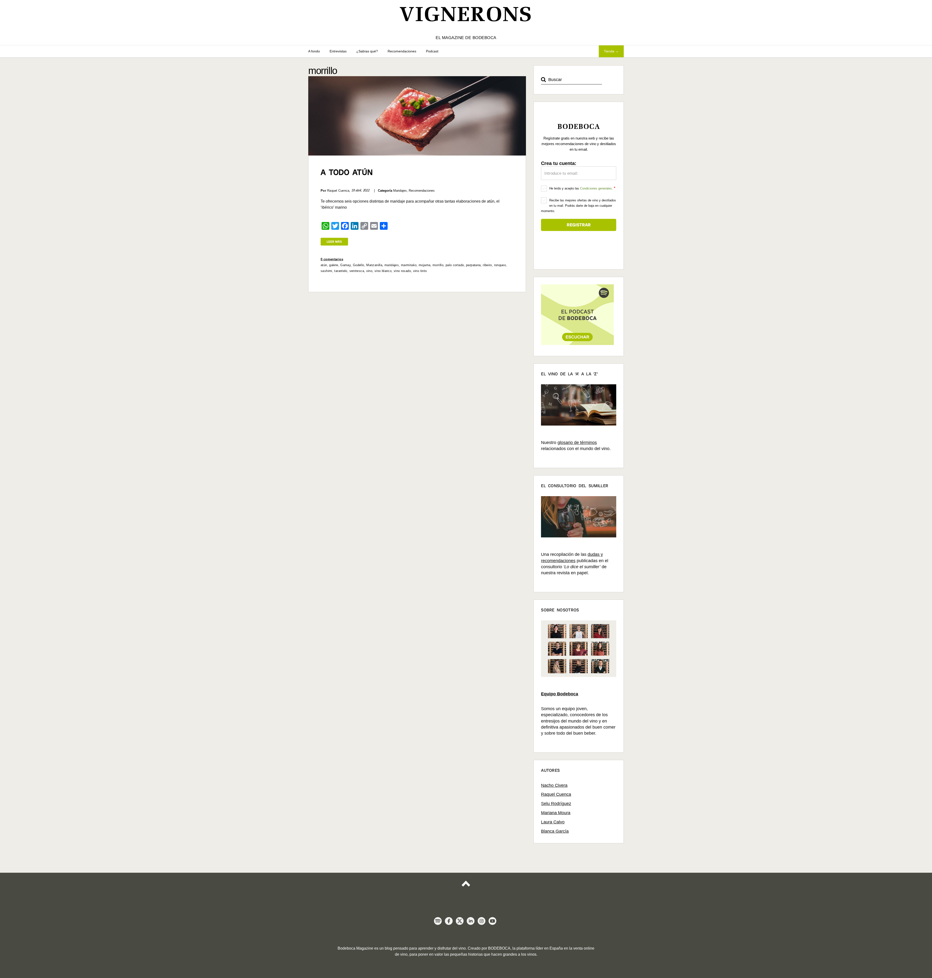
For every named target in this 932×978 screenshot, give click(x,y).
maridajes (391, 265)
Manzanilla (374, 265)
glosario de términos (577, 442)
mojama (424, 265)
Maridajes (400, 190)
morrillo (438, 265)
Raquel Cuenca (556, 794)
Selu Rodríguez (556, 803)
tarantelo (340, 271)
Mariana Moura (555, 812)
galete (333, 265)
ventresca (357, 271)
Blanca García (555, 831)
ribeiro (487, 265)
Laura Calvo (553, 822)
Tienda (609, 51)
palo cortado (455, 265)
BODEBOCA (499, 948)
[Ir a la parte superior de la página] (466, 888)
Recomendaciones (402, 51)
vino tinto (420, 271)
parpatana (473, 265)
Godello (358, 265)
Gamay (345, 265)
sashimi (326, 271)
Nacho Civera (554, 785)
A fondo (314, 51)
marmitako (408, 265)
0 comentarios (332, 259)
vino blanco (382, 271)
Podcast (432, 51)
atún (324, 265)
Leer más (334, 242)
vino (369, 271)
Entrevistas (338, 51)
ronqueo (500, 265)
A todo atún (347, 172)
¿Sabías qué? (367, 51)
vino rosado (402, 271)
